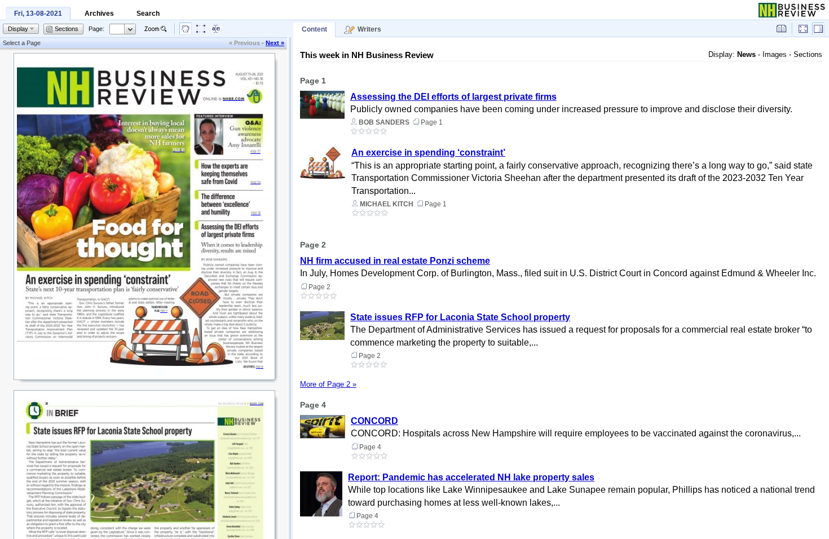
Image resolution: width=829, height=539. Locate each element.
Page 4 (313, 404)
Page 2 (313, 244)
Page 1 (313, 80)
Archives (99, 13)
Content (314, 29)
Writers (369, 29)
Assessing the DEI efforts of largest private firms (453, 96)
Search (148, 13)
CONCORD (374, 421)
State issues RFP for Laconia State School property (460, 317)
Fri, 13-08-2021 (38, 13)
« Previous (244, 42)
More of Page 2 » (328, 384)
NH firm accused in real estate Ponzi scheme (395, 261)
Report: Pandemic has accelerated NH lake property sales (471, 477)
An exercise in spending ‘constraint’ (428, 152)
